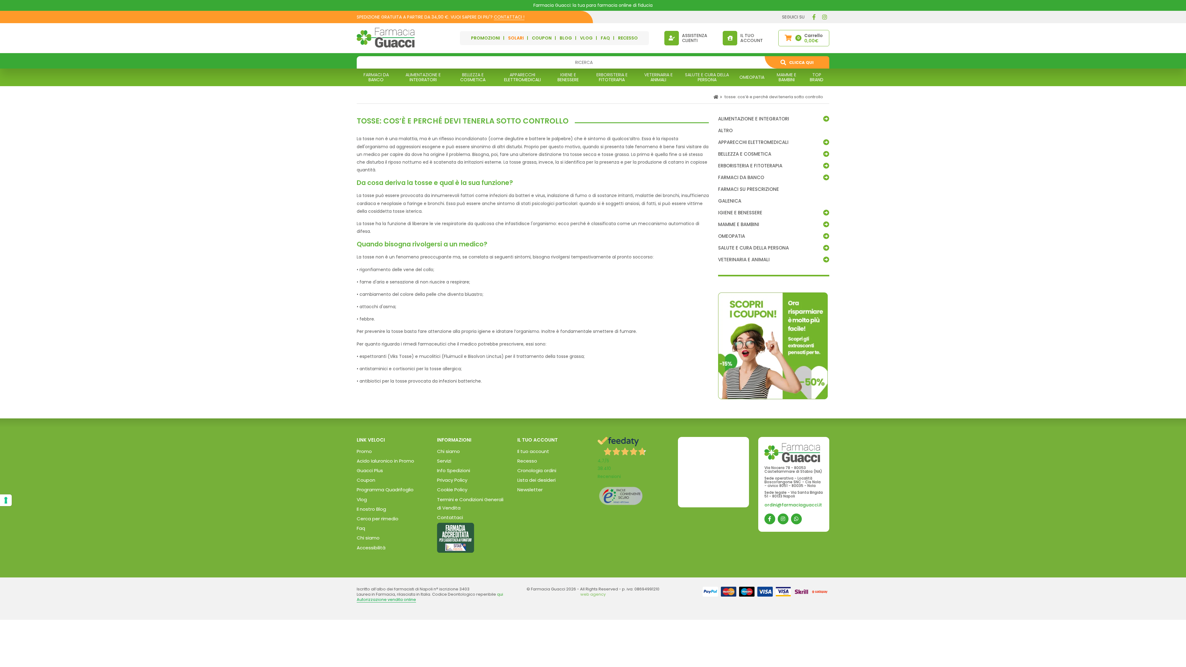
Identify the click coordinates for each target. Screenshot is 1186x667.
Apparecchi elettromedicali (753, 142)
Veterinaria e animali (744, 259)
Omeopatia (731, 236)
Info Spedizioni (453, 470)
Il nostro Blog (371, 509)
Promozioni (485, 38)
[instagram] (824, 17)
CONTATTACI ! (509, 17)
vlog (586, 38)
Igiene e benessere (740, 213)
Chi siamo (368, 538)
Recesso (527, 461)
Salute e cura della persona (753, 248)
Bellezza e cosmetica (744, 154)
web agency (593, 594)
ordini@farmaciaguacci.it (793, 505)
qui (500, 594)
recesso (628, 38)
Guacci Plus (370, 470)
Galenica (729, 201)
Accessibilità (371, 547)
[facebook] (813, 17)
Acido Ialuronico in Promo (385, 461)
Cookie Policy (452, 489)
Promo (364, 451)
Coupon (542, 38)
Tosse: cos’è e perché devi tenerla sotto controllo (773, 97)
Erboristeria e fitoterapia (750, 166)
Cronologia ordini (536, 470)
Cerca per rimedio (377, 518)
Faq (361, 528)
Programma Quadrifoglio (385, 489)
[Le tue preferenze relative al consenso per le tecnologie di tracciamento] (6, 500)
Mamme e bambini (738, 224)
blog (566, 38)
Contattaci (450, 517)
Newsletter (530, 489)
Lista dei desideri (536, 480)
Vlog (362, 499)
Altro (725, 130)
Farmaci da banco (741, 177)
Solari (516, 38)
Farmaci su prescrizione (748, 189)
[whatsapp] (796, 519)
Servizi (444, 461)
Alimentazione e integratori (753, 119)
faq (605, 38)
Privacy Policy (452, 480)
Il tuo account (533, 451)
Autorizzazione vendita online (386, 599)
